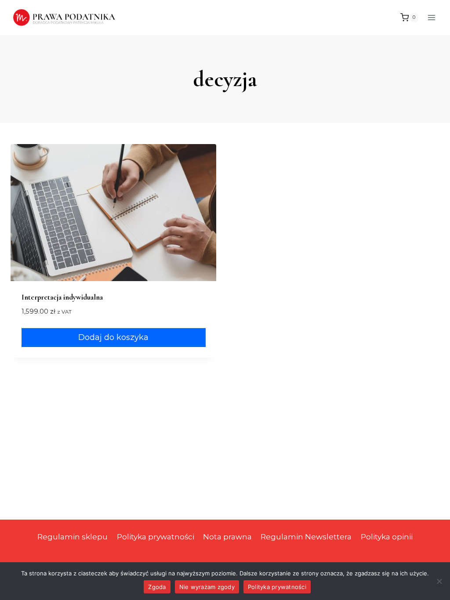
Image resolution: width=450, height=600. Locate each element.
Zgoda (157, 586)
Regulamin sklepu (72, 536)
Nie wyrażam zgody (207, 586)
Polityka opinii (387, 536)
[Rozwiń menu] (431, 17)
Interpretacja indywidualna (62, 297)
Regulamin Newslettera (306, 536)
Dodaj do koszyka (113, 337)
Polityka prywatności (155, 536)
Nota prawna (227, 536)
